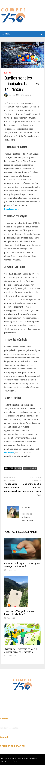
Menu (7, 34)
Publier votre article (10, 727)
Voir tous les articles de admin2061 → (27, 517)
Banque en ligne (30, 468)
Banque (7, 73)
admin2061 (15, 95)
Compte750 (21, 758)
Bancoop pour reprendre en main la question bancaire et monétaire (20, 650)
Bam (15, 761)
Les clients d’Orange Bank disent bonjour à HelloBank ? (19, 613)
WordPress (5, 761)
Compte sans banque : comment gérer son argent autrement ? (22, 565)
